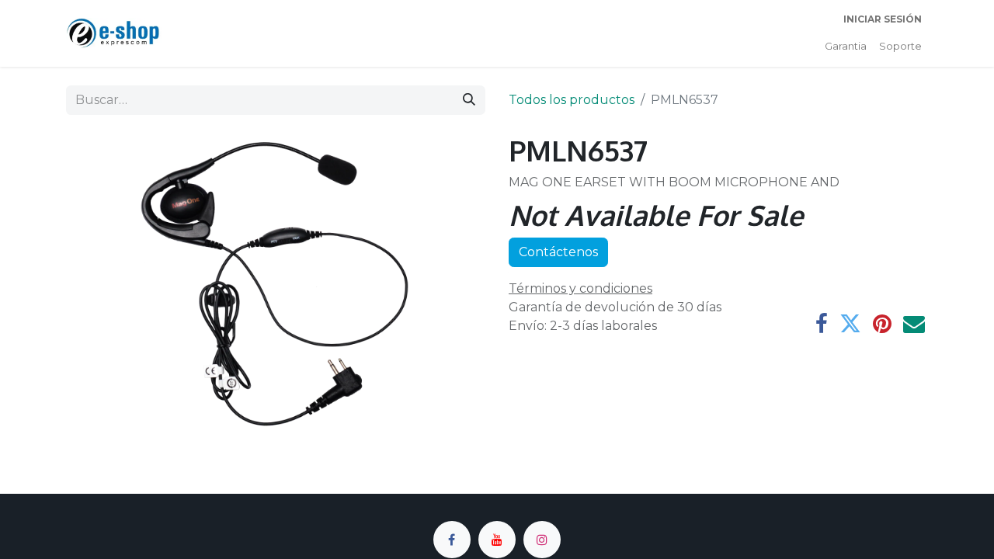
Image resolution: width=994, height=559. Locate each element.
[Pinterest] (882, 324)
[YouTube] (497, 539)
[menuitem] (845, 47)
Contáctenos (558, 252)
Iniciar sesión (882, 19)
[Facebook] (821, 324)
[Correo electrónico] (914, 324)
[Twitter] (850, 324)
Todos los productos (571, 99)
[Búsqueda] (469, 100)
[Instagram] (542, 539)
